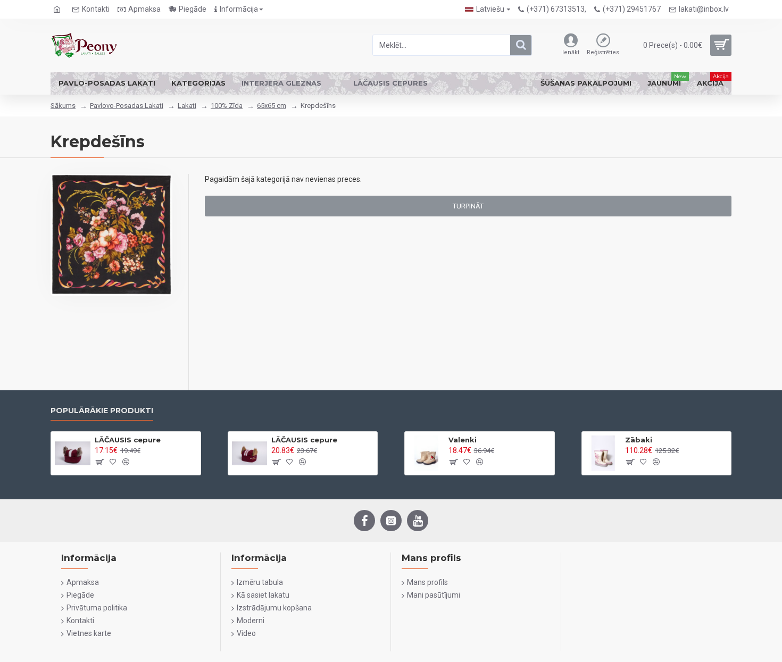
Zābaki (638, 439)
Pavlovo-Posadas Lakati (126, 106)
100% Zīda (227, 106)
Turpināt (468, 206)
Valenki (462, 439)
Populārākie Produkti (102, 410)
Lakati (187, 106)
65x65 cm (271, 106)
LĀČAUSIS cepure (128, 439)
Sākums (63, 106)
